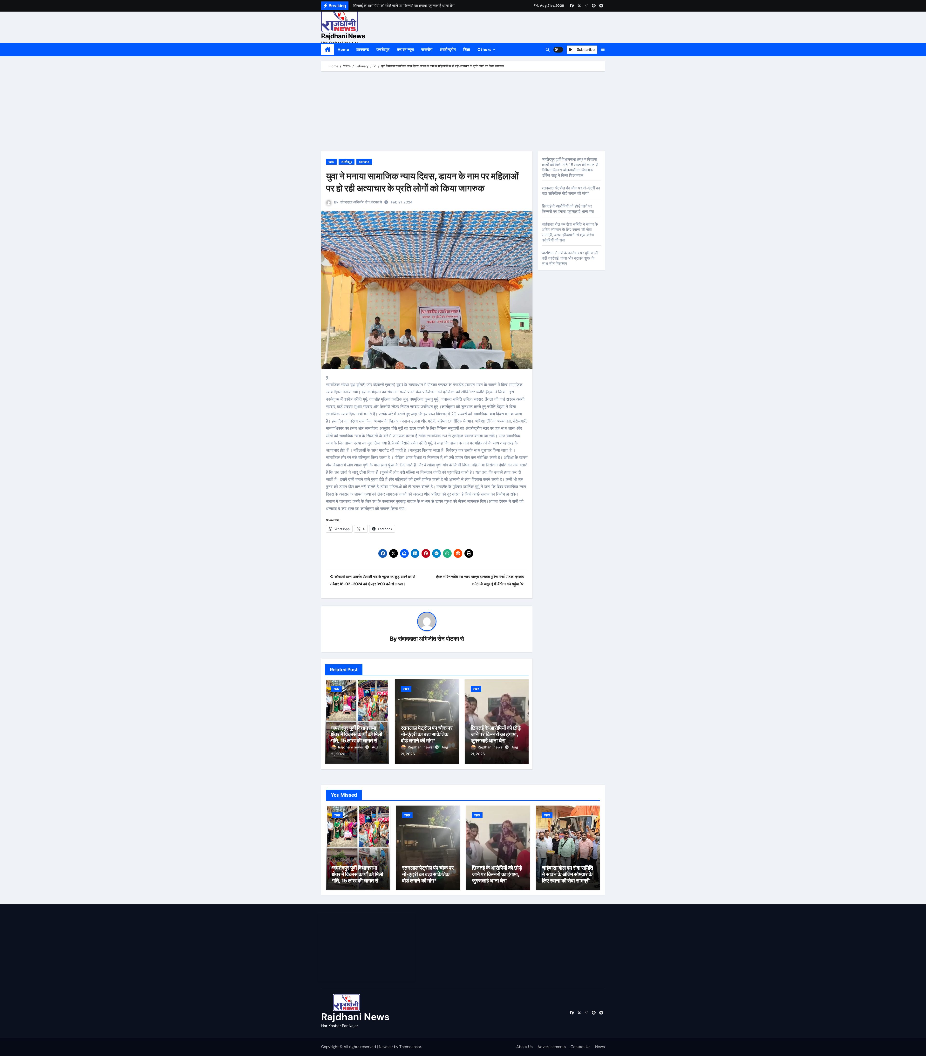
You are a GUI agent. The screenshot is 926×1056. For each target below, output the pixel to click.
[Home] (327, 49)
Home (343, 49)
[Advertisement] (464, 112)
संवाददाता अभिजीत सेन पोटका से (361, 202)
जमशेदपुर (383, 49)
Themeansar (410, 1046)
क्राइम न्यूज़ (405, 49)
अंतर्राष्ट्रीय (448, 49)
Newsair (386, 1046)
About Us (524, 1046)
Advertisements (552, 1046)
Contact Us (580, 1046)
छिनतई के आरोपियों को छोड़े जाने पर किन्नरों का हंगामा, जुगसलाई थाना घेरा (496, 734)
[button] (603, 49)
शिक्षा (466, 49)
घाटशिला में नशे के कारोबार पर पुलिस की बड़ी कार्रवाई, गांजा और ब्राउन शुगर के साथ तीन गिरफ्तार (570, 258)
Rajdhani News (343, 36)
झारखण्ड (362, 49)
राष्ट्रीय (427, 49)
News (600, 1046)
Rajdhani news (351, 747)
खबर (331, 162)
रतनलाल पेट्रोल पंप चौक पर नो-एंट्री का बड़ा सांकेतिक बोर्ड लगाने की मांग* (427, 734)
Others (485, 49)
